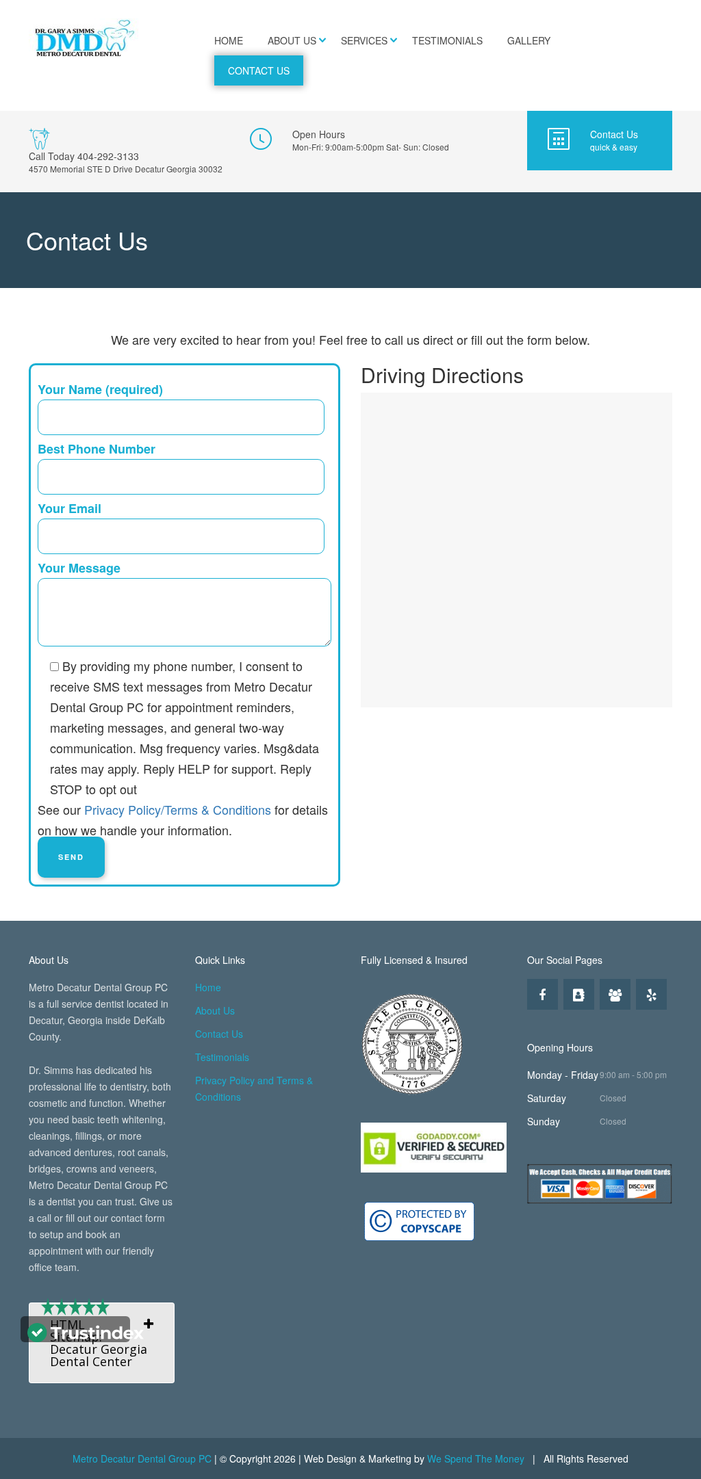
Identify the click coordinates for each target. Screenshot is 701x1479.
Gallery (528, 40)
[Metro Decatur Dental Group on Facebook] (542, 994)
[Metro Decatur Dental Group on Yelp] (651, 994)
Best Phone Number (96, 449)
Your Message (79, 568)
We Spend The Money (475, 1458)
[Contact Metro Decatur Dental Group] (599, 140)
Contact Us (259, 70)
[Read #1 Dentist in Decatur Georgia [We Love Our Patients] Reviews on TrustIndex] (85, 1331)
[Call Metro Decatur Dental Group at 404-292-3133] (129, 151)
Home (228, 40)
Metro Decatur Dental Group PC (142, 1458)
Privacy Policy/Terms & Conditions (177, 809)
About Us (292, 40)
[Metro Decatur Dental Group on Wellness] (615, 994)
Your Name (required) (100, 389)
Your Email (69, 508)
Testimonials (447, 40)
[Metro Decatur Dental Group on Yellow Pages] (578, 994)
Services (364, 40)
